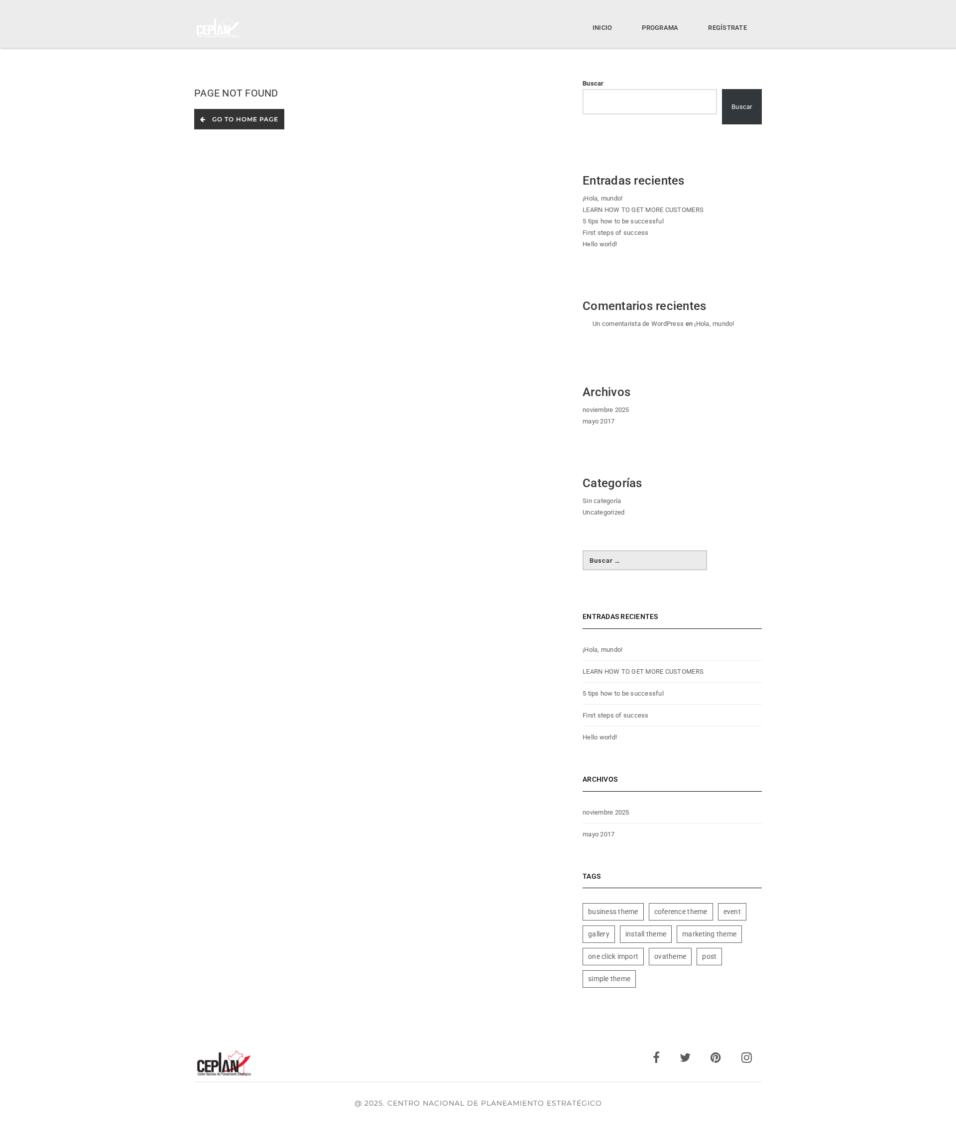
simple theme (609, 979)
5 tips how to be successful (623, 221)
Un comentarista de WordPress (638, 323)
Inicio (602, 27)
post (709, 956)
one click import (613, 956)
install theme (645, 934)
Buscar (593, 83)
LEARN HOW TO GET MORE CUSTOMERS (643, 209)
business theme (613, 912)
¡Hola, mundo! (602, 198)
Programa (660, 27)
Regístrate (727, 27)
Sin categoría (602, 501)
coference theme (681, 912)
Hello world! (600, 244)
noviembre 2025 (606, 409)
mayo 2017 (598, 421)
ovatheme (670, 956)
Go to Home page (243, 119)
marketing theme (709, 934)
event (732, 912)
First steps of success (616, 232)
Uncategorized (603, 512)
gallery (598, 934)
